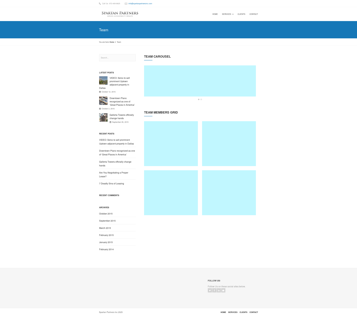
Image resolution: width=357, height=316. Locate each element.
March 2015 (105, 228)
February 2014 (106, 249)
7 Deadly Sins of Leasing (111, 183)
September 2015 (107, 220)
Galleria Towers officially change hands (122, 116)
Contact (253, 14)
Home (215, 14)
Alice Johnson (237, 74)
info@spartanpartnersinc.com (140, 3)
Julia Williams (200, 74)
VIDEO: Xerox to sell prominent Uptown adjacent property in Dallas (114, 83)
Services (226, 14)
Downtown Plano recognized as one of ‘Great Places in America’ (122, 101)
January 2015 (106, 242)
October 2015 (106, 213)
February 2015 (106, 235)
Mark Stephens (163, 74)
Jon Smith (229, 186)
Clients (241, 14)
